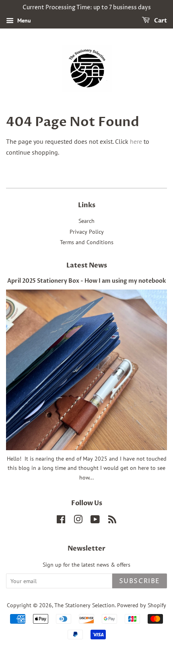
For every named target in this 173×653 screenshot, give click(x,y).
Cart (160, 20)
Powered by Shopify (141, 605)
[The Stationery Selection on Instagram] (78, 520)
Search (86, 220)
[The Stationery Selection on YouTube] (95, 520)
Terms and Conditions (86, 242)
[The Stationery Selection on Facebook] (61, 520)
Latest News (86, 265)
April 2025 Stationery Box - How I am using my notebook (86, 281)
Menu (23, 20)
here (136, 141)
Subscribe (139, 581)
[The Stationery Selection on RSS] (112, 520)
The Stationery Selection (84, 605)
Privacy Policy (87, 231)
